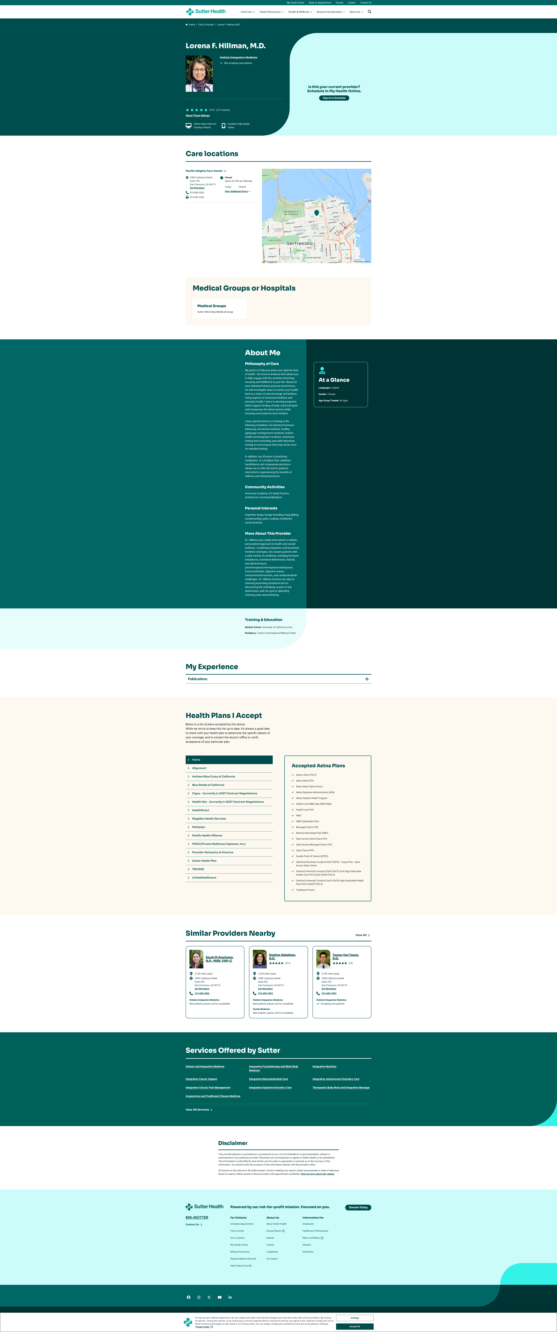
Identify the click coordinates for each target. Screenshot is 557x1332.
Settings (355, 1317)
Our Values (272, 1258)
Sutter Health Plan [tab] (204, 860)
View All (361, 935)
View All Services (197, 1109)
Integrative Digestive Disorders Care (270, 1087)
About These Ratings (198, 115)
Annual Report (276, 1230)
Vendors (307, 1244)
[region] (316, 216)
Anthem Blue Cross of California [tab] (213, 776)
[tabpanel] (328, 828)
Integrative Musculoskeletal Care (268, 1079)
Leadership (272, 1251)
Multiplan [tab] (198, 827)
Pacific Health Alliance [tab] (207, 835)
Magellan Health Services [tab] (209, 818)
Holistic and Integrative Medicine (205, 1066)
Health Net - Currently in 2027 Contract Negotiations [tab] (228, 801)
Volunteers (308, 1251)
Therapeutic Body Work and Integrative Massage (341, 1087)
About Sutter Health (276, 1223)
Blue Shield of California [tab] (208, 785)
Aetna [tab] (196, 759)
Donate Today (358, 1207)
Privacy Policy (205, 1326)
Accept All (355, 1326)
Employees (308, 1223)
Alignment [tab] (199, 768)
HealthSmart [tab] (200, 810)
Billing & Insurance (239, 1251)
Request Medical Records (243, 1258)
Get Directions (197, 187)
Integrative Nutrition (324, 1066)
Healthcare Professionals (315, 1230)
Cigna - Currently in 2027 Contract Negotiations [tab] (224, 793)
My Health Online (295, 2)
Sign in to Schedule (334, 97)
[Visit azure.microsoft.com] (270, 262)
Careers (352, 2)
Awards (270, 1237)
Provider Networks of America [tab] (212, 852)
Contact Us (365, 2)
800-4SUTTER (197, 1217)
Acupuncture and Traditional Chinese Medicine (213, 1096)
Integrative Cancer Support (201, 1079)
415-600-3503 (197, 192)
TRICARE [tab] (198, 869)
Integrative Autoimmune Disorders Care (336, 1079)
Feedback (367, 261)
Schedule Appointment (242, 1223)
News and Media (313, 1237)
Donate (339, 2)
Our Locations (237, 1237)
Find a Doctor (237, 1230)
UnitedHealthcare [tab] (204, 877)
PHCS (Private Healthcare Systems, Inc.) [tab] (219, 844)
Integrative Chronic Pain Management (208, 1087)
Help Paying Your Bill (241, 1265)
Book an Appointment (320, 2)
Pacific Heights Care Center (204, 171)
